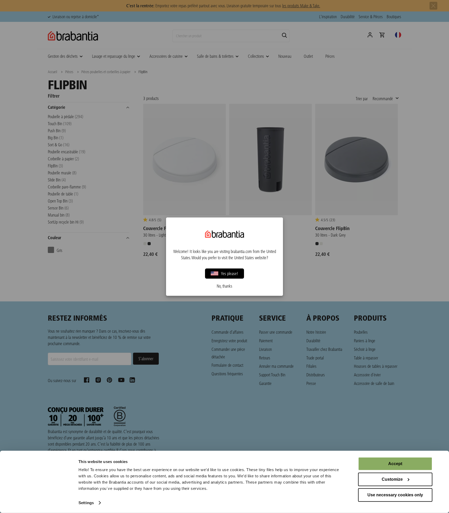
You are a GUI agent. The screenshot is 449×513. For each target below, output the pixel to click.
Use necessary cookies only (395, 495)
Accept (395, 463)
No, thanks (224, 286)
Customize (392, 479)
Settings (86, 503)
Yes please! (229, 273)
